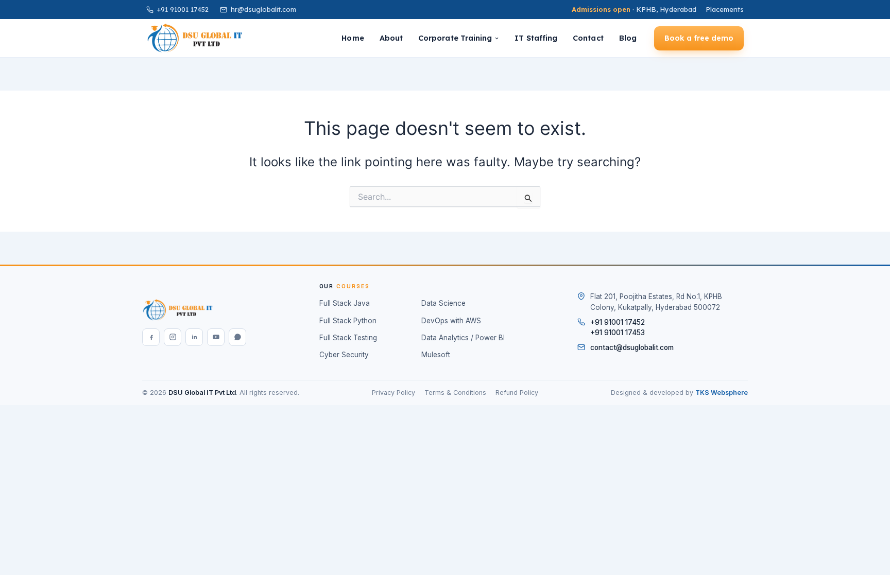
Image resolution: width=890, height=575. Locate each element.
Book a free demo (698, 38)
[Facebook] (151, 337)
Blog (628, 38)
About (391, 38)
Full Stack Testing (348, 338)
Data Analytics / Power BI (463, 338)
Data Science (443, 303)
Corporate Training (455, 38)
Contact (588, 38)
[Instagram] (172, 337)
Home (352, 38)
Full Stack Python (347, 321)
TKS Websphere (721, 392)
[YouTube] (216, 337)
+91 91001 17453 (617, 332)
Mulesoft (435, 355)
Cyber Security (344, 355)
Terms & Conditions (455, 392)
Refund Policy (516, 392)
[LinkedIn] (194, 337)
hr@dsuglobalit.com (263, 9)
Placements (725, 9)
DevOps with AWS (451, 321)
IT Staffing (536, 38)
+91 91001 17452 (183, 9)
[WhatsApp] (237, 337)
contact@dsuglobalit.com (632, 347)
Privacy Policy (393, 392)
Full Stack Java (344, 303)
